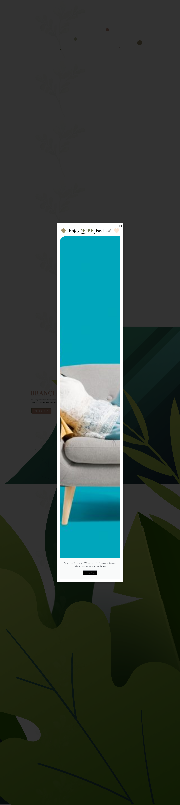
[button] (120, 226)
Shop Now (90, 573)
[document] (90, 402)
